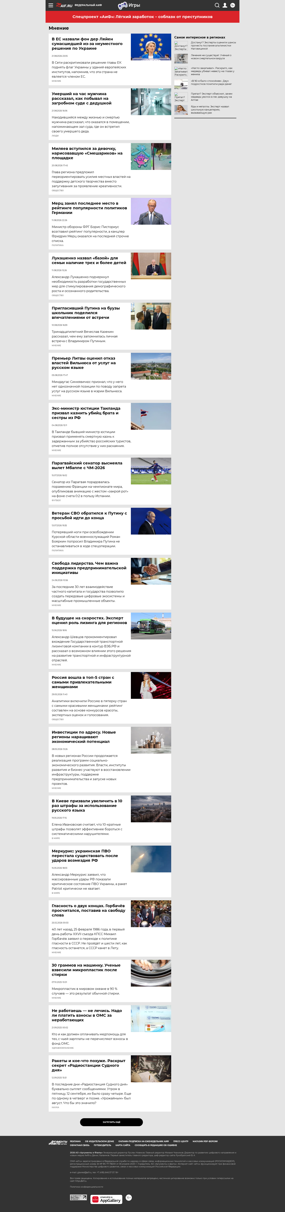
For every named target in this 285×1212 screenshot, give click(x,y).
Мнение (56, 81)
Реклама (75, 1141)
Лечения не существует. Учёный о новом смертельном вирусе (211, 57)
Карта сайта (123, 1145)
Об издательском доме (99, 1141)
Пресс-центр (180, 1141)
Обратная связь (79, 1145)
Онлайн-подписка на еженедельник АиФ (143, 1141)
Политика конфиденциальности (86, 1187)
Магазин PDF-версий (205, 1141)
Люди (55, 136)
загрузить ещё (111, 1122)
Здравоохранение (63, 1048)
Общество (58, 191)
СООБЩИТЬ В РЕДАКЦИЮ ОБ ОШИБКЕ (156, 1145)
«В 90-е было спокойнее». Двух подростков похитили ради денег (211, 82)
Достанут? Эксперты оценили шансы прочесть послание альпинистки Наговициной (213, 45)
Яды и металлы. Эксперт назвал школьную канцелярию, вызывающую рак (210, 109)
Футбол (56, 501)
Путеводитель (102, 1145)
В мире (56, 838)
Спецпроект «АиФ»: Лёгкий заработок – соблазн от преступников (142, 16)
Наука (55, 1108)
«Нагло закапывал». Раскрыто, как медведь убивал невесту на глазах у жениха (212, 71)
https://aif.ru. (81, 1181)
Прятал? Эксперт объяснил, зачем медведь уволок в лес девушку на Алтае (211, 96)
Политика (58, 245)
